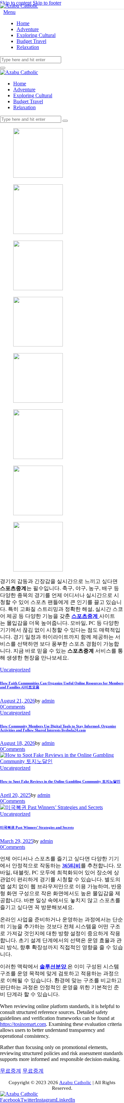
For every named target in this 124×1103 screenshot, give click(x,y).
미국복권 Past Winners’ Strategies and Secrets (37, 827)
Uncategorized (15, 669)
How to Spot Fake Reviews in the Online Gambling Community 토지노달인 (60, 781)
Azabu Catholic (75, 1082)
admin (48, 701)
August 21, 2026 (17, 701)
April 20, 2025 (15, 795)
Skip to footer (47, 3)
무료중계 (33, 1071)
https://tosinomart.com (23, 1024)
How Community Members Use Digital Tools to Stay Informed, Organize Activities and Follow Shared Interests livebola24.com (58, 728)
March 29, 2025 (16, 841)
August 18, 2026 (17, 743)
